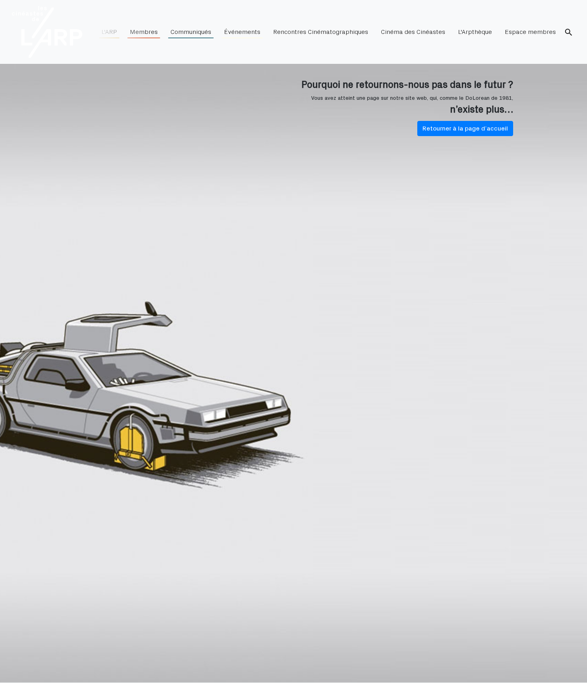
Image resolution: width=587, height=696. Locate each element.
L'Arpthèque (475, 32)
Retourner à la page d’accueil (465, 128)
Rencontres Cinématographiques (320, 32)
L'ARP (109, 32)
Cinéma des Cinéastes (413, 32)
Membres (144, 32)
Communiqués (191, 32)
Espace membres (530, 32)
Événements (242, 32)
